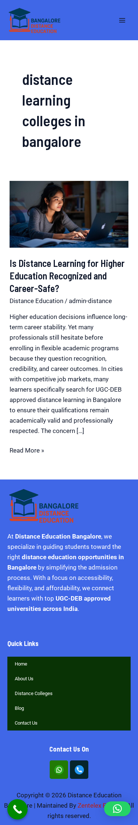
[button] (117, 808)
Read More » (27, 449)
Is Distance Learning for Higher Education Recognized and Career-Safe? (67, 275)
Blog (19, 708)
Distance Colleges (34, 693)
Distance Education (36, 301)
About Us (24, 678)
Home (21, 664)
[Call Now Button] (17, 809)
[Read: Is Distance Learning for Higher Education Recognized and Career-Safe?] (69, 213)
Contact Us (26, 723)
